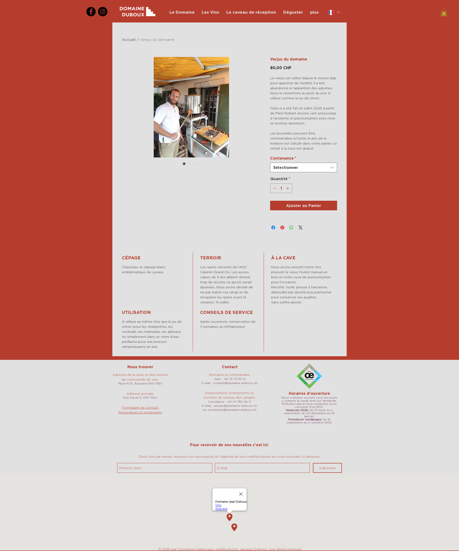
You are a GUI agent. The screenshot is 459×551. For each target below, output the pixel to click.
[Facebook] (91, 11)
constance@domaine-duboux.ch (232, 409)
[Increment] (288, 188)
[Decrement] (274, 188)
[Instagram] (102, 11)
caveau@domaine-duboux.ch (235, 405)
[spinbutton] (281, 188)
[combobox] (303, 167)
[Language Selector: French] (334, 12)
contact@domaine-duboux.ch (235, 382)
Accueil (129, 40)
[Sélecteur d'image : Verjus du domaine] (184, 163)
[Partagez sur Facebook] (273, 227)
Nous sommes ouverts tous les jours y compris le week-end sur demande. (309, 399)
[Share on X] (300, 227)
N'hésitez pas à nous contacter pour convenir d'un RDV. (309, 405)
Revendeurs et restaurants (140, 412)
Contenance (283, 158)
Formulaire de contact (140, 407)
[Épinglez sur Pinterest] (282, 227)
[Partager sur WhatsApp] (291, 227)
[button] (444, 12)
